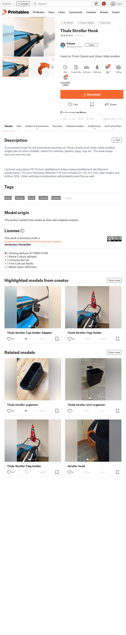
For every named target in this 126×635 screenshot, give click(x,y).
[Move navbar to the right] (121, 12)
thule (31, 197)
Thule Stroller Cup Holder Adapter (29, 332)
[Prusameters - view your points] (104, 3)
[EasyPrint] (96, 4)
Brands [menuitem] (104, 12)
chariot (43, 197)
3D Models (68, 22)
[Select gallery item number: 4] (37, 398)
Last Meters (80, 112)
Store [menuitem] (51, 12)
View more (114, 280)
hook (8, 197)
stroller (56, 197)
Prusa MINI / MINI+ (65, 83)
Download (93, 94)
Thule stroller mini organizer (86, 404)
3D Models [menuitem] (38, 12)
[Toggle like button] (9, 339)
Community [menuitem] (75, 12)
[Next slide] (52, 67)
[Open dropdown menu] (120, 30)
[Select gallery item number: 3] (35, 326)
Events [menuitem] (116, 12)
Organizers (105, 22)
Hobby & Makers (87, 22)
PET (108, 72)
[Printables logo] (16, 12)
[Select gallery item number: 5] (98, 459)
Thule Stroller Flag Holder (85, 332)
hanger (20, 197)
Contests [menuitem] (91, 12)
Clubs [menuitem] (61, 12)
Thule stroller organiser (22, 404)
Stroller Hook (76, 466)
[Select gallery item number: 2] (32, 326)
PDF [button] (118, 140)
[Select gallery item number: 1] (29, 326)
